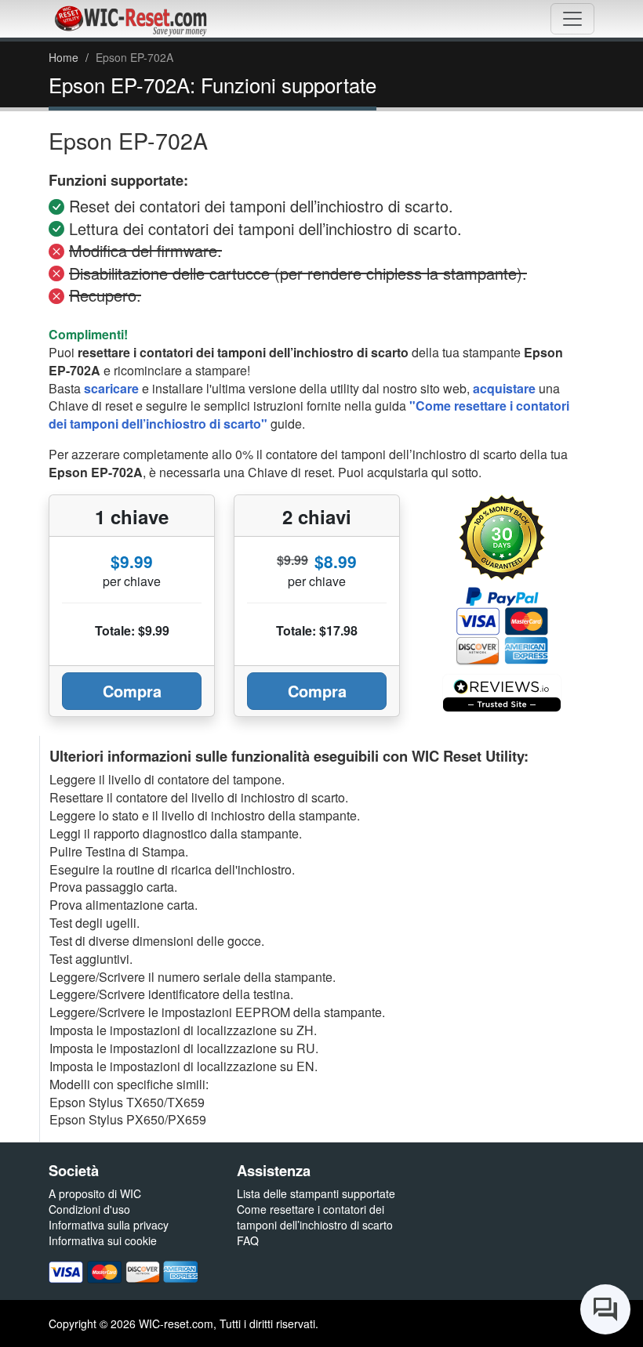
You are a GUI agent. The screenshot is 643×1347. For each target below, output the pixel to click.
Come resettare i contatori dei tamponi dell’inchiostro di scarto (315, 1217)
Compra (132, 690)
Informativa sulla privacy (109, 1225)
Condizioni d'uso (89, 1209)
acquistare (504, 388)
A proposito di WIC (95, 1193)
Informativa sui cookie (103, 1240)
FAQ (248, 1240)
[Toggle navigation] (572, 18)
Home (63, 57)
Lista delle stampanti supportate (316, 1193)
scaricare (111, 388)
